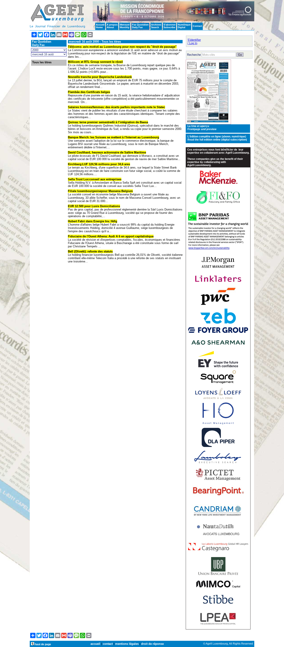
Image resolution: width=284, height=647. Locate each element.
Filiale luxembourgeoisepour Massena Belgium (100, 191)
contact (108, 643)
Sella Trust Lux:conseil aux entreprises (94, 179)
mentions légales (127, 643)
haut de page (42, 644)
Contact (197, 26)
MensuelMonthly (125, 26)
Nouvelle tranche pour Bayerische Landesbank (100, 77)
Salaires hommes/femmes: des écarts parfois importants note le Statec (116, 107)
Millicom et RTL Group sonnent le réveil (95, 62)
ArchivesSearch (156, 26)
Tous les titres (41, 62)
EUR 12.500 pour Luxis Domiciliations (94, 206)
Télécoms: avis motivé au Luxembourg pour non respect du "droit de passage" (122, 46)
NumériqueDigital (184, 26)
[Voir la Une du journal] (208, 123)
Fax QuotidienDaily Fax (140, 26)
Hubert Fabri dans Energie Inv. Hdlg (92, 221)
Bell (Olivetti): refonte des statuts (90, 251)
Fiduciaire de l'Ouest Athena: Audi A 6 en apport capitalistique (111, 236)
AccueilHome (100, 26)
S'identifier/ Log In (194, 41)
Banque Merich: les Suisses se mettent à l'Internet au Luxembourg (113, 137)
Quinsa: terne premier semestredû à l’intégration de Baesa (108, 122)
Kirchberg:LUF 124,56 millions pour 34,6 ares (99, 164)
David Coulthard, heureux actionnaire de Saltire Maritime (107, 152)
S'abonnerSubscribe (170, 26)
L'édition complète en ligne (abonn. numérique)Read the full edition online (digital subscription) (217, 138)
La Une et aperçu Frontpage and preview (201, 128)
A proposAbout (112, 26)
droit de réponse (152, 643)
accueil (95, 643)
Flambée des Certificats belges (89, 92)
